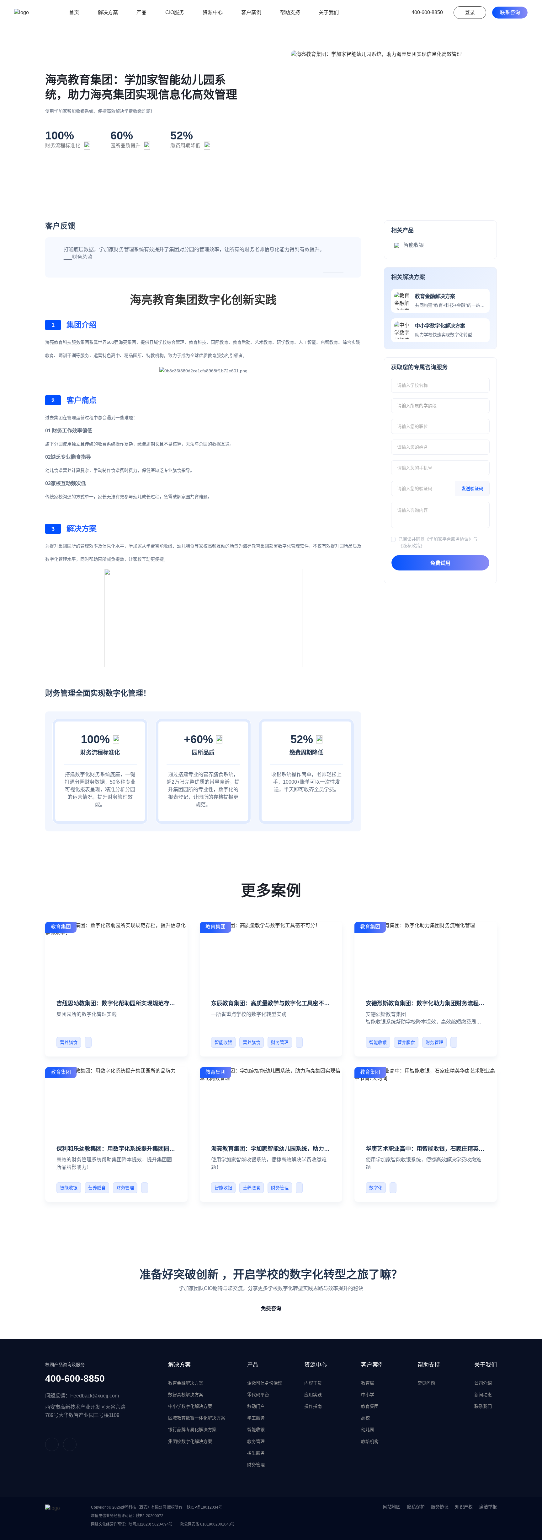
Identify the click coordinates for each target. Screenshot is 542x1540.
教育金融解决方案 (185, 1383)
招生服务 (256, 1453)
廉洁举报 (488, 1507)
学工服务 (256, 1417)
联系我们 (483, 1406)
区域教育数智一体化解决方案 (196, 1417)
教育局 (367, 1383)
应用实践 (313, 1394)
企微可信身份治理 (264, 1383)
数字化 (375, 1187)
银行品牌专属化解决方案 (192, 1429)
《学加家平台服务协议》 (449, 539)
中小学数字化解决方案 (190, 1406)
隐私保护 (416, 1507)
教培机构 (370, 1441)
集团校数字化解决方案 (190, 1441)
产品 (252, 1365)
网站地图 (392, 1507)
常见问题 (426, 1383)
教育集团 (370, 1406)
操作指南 (313, 1406)
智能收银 (223, 1042)
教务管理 (256, 1441)
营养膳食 (68, 1042)
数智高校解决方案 (185, 1394)
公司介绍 (483, 1383)
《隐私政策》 (411, 545)
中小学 (367, 1394)
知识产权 (464, 1507)
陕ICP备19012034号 (204, 1507)
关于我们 (485, 1365)
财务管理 (280, 1042)
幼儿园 (367, 1429)
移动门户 (256, 1406)
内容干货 (313, 1383)
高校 (365, 1417)
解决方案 (179, 1365)
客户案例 (372, 1365)
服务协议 (440, 1507)
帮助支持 (428, 1365)
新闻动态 (483, 1394)
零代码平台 (258, 1394)
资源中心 (315, 1365)
